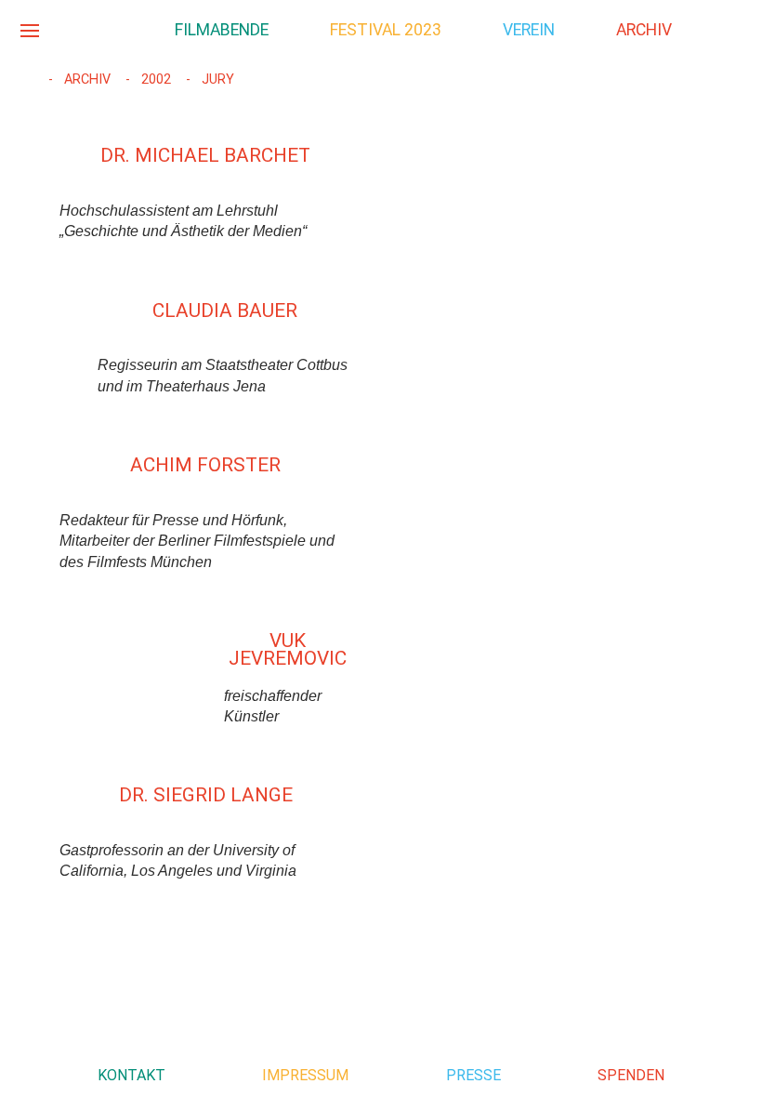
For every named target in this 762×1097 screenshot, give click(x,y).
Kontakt (131, 1075)
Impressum (305, 1075)
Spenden (631, 1075)
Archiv (85, 79)
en (732, 28)
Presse (473, 1075)
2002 (154, 79)
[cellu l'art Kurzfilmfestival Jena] (101, 29)
